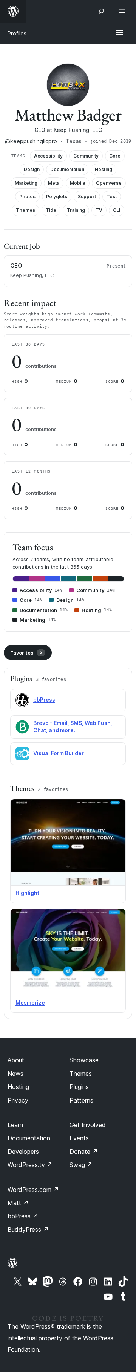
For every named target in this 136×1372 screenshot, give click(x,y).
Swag (81, 1165)
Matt (18, 1203)
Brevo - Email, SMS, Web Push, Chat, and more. (72, 726)
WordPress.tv (30, 1165)
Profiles (17, 33)
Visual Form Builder (58, 753)
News (15, 1073)
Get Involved (88, 1125)
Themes (81, 1073)
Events (79, 1138)
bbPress (44, 699)
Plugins (79, 1087)
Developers (23, 1151)
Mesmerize (30, 1002)
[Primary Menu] (119, 32)
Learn (15, 1125)
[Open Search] (101, 11)
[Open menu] (124, 11)
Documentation (29, 1138)
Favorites (26, 653)
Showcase (84, 1060)
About (16, 1060)
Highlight (27, 893)
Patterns (81, 1100)
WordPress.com (33, 1189)
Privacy (18, 1100)
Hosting (18, 1087)
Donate (84, 1151)
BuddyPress (28, 1229)
